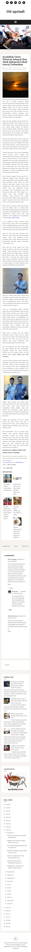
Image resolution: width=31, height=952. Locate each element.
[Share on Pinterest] (13, 465)
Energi (4, 70)
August (9, 881)
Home (15, 546)
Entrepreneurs (9, 70)
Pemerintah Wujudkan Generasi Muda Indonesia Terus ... (17, 852)
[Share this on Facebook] (7, 465)
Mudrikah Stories (13, 616)
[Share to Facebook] (11, 468)
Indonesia (15, 70)
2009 (7, 927)
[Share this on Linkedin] (15, 465)
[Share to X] (10, 468)
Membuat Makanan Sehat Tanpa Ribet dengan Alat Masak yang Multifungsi (17, 532)
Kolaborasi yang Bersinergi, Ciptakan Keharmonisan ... (16, 837)
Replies (11, 588)
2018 (7, 830)
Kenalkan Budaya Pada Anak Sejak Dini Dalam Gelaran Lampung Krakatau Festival (7, 513)
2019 (7, 827)
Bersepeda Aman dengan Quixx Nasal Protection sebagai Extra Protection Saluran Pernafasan (17, 685)
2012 (7, 917)
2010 (7, 924)
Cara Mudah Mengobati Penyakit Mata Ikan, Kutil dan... (17, 847)
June (8, 888)
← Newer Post (5, 546)
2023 (7, 814)
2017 (7, 908)
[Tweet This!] (9, 465)
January (9, 904)
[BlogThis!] (8, 468)
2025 (7, 808)
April (8, 894)
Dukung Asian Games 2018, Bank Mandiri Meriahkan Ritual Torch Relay (17, 489)
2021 (7, 821)
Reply (9, 584)
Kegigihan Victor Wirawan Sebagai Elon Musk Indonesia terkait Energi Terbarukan (15, 60)
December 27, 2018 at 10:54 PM (16, 560)
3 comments (23, 70)
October (9, 875)
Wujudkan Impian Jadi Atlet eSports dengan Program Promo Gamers (18, 748)
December (10, 833)
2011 (7, 920)
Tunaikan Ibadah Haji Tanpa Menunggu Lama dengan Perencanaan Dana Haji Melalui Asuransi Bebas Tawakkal (19, 732)
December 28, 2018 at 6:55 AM (19, 593)
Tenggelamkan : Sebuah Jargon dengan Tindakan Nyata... (15, 867)
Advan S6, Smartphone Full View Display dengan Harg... (15, 857)
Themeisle (13, 945)
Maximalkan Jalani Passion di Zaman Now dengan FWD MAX (19, 700)
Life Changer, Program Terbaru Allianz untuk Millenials (7, 487)
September (10, 878)
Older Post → (25, 546)
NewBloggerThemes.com (10, 947)
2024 (7, 811)
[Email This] (6, 468)
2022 (7, 817)
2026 (7, 805)
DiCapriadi (15, 11)
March (9, 897)
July (8, 885)
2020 (7, 824)
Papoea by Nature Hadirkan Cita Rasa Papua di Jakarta (17, 511)
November (10, 872)
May (8, 891)
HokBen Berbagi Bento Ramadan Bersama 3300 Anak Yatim (19, 716)
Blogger (25, 943)
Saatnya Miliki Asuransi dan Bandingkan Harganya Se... (14, 862)
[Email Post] (4, 468)
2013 (7, 914)
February (9, 901)
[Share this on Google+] (11, 465)
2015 (7, 911)
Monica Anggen (12, 559)
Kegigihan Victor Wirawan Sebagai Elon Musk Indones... (16, 842)
